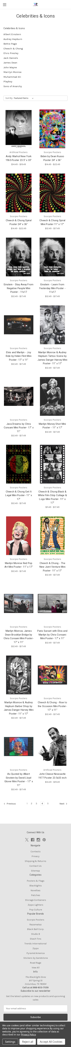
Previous (11, 803)
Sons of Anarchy (12, 86)
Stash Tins (35, 938)
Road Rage (35, 962)
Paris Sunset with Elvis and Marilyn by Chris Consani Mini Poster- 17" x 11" (52, 634)
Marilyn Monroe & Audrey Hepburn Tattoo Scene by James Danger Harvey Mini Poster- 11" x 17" (52, 358)
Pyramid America (35, 953)
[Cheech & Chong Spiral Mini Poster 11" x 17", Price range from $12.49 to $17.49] (52, 193)
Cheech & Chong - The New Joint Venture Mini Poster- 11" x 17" (52, 567)
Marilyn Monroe (12, 72)
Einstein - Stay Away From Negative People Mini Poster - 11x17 (18, 288)
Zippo (36, 948)
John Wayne (10, 67)
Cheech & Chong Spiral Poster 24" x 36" (19, 222)
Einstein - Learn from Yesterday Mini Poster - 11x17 (52, 288)
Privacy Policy (28, 1034)
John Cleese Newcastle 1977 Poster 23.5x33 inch (52, 775)
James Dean (10, 62)
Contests (36, 851)
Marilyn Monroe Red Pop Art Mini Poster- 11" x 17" (18, 565)
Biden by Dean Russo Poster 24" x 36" (52, 158)
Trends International (35, 943)
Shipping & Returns (35, 861)
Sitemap (35, 870)
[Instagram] (38, 840)
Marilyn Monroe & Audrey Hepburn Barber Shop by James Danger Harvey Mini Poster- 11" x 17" (19, 708)
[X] (27, 840)
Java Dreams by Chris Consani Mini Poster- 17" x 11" (19, 427)
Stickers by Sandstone (35, 958)
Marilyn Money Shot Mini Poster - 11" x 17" (52, 425)
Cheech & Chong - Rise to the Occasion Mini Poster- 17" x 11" (52, 706)
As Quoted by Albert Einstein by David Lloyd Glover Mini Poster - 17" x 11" (18, 779)
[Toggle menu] (4, 4)
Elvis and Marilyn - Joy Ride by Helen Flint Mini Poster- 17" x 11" (18, 356)
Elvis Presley (10, 53)
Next (62, 803)
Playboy (7, 81)
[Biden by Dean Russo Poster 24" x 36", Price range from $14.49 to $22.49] (52, 128)
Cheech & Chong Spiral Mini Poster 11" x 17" (52, 222)
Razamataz (35, 924)
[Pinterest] (44, 840)
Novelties (35, 890)
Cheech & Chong (13, 48)
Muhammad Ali (12, 76)
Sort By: (9, 98)
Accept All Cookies (51, 1042)
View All (35, 967)
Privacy (35, 856)
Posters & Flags (35, 880)
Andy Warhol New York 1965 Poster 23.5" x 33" (19, 158)
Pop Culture (35, 909)
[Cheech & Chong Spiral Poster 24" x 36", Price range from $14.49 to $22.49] (18, 193)
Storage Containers (35, 900)
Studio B (35, 934)
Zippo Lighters (35, 904)
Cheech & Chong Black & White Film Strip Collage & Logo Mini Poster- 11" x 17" (52, 497)
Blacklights (35, 885)
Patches (35, 895)
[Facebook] (32, 840)
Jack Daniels (10, 57)
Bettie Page (10, 43)
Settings (10, 1042)
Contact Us (35, 866)
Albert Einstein (12, 34)
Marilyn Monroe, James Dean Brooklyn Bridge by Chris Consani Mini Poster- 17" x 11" (19, 636)
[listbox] (24, 98)
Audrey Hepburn (12, 39)
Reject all (27, 1042)
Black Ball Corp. (35, 929)
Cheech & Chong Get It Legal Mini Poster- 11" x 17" (18, 495)
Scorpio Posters (35, 919)
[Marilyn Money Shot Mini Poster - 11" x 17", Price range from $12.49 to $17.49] (52, 396)
